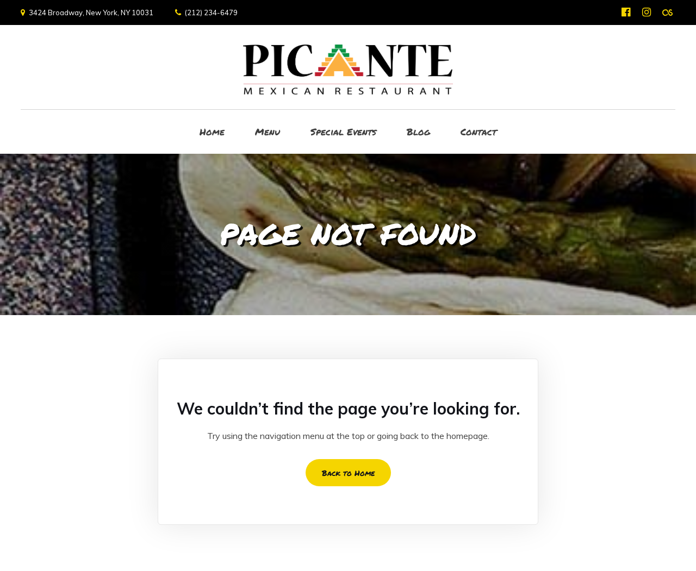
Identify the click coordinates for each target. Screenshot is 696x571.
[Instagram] (647, 12)
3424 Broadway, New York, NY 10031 (91, 12)
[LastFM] (667, 12)
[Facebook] (626, 12)
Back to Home (348, 472)
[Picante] (348, 67)
